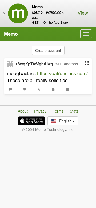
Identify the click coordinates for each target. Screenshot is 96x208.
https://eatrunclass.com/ (62, 73)
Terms (58, 111)
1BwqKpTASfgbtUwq (34, 63)
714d (57, 64)
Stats (74, 111)
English (64, 120)
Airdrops (71, 63)
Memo (11, 33)
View (83, 12)
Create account (48, 50)
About (23, 111)
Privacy (40, 111)
